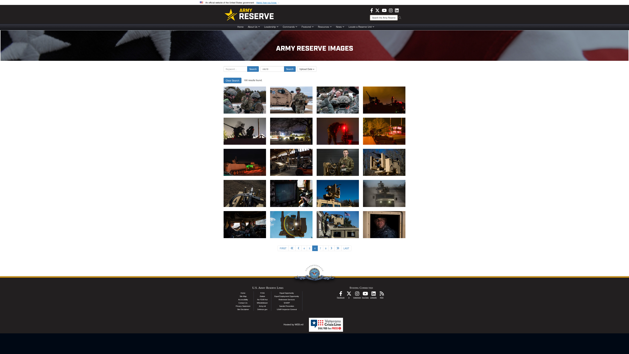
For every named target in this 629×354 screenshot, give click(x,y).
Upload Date (306, 69)
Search (253, 69)
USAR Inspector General (287, 309)
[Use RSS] (382, 294)
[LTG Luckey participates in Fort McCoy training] (245, 100)
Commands (289, 26)
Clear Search (232, 80)
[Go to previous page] (298, 248)
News (339, 26)
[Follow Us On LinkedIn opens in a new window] (373, 294)
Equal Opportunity (287, 293)
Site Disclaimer (243, 309)
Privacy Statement (243, 306)
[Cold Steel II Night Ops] (384, 100)
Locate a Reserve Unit (360, 26)
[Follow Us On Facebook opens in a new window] (341, 294)
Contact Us (243, 303)
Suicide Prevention (286, 306)
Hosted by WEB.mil (293, 324)
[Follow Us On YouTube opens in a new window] (365, 294)
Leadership (270, 26)
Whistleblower (262, 303)
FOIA (262, 293)
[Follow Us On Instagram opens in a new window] (357, 294)
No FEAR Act (262, 300)
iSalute (262, 296)
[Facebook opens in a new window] (371, 10)
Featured (306, 26)
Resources (323, 26)
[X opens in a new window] (377, 10)
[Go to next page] (331, 248)
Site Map (243, 296)
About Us (252, 26)
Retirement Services (287, 300)
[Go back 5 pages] (292, 248)
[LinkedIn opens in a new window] (397, 10)
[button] (268, 2)
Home (240, 26)
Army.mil (262, 306)
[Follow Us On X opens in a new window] (349, 294)
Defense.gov (262, 309)
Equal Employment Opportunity (286, 296)
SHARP (287, 303)
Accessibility (243, 300)
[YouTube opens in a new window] (384, 10)
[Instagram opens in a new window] (391, 10)
